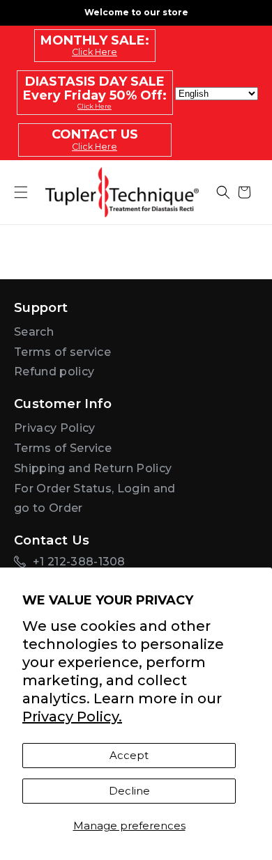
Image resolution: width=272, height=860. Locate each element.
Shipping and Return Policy (93, 468)
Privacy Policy (54, 428)
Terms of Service (63, 448)
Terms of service (62, 352)
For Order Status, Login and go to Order (95, 498)
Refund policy (54, 371)
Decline (129, 790)
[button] (223, 192)
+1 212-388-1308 (79, 561)
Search (34, 331)
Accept (129, 755)
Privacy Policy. (72, 716)
